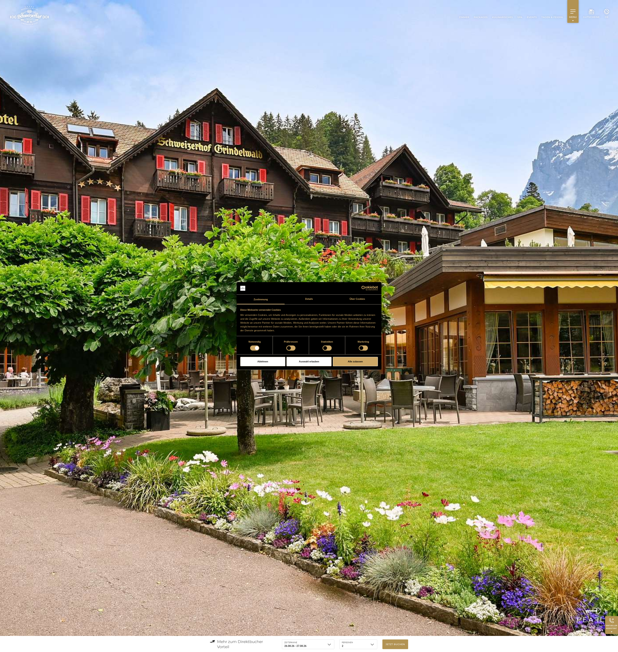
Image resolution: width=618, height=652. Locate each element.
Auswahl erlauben (309, 361)
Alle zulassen (355, 361)
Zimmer (464, 17)
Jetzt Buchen (395, 644)
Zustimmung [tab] (261, 299)
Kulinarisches (502, 17)
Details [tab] (309, 299)
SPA (519, 17)
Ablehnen (262, 361)
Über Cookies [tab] (357, 299)
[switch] (290, 348)
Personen (347, 642)
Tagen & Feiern (552, 17)
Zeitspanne (290, 642)
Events (532, 17)
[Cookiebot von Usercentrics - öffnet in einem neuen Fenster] (364, 288)
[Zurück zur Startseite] (29, 15)
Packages (481, 17)
